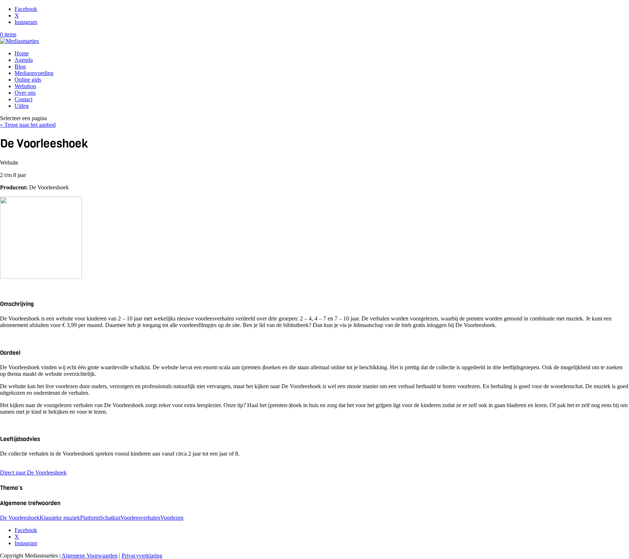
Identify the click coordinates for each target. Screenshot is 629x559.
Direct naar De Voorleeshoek (33, 472)
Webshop (25, 86)
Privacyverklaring (142, 555)
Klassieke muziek (60, 518)
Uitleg (22, 106)
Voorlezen (171, 518)
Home (22, 53)
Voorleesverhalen (140, 518)
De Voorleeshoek (20, 518)
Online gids (28, 79)
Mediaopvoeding (34, 73)
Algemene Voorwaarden (90, 555)
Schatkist (110, 518)
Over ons (25, 93)
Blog (20, 66)
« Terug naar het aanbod (28, 125)
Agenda (24, 60)
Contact (23, 99)
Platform (90, 518)
